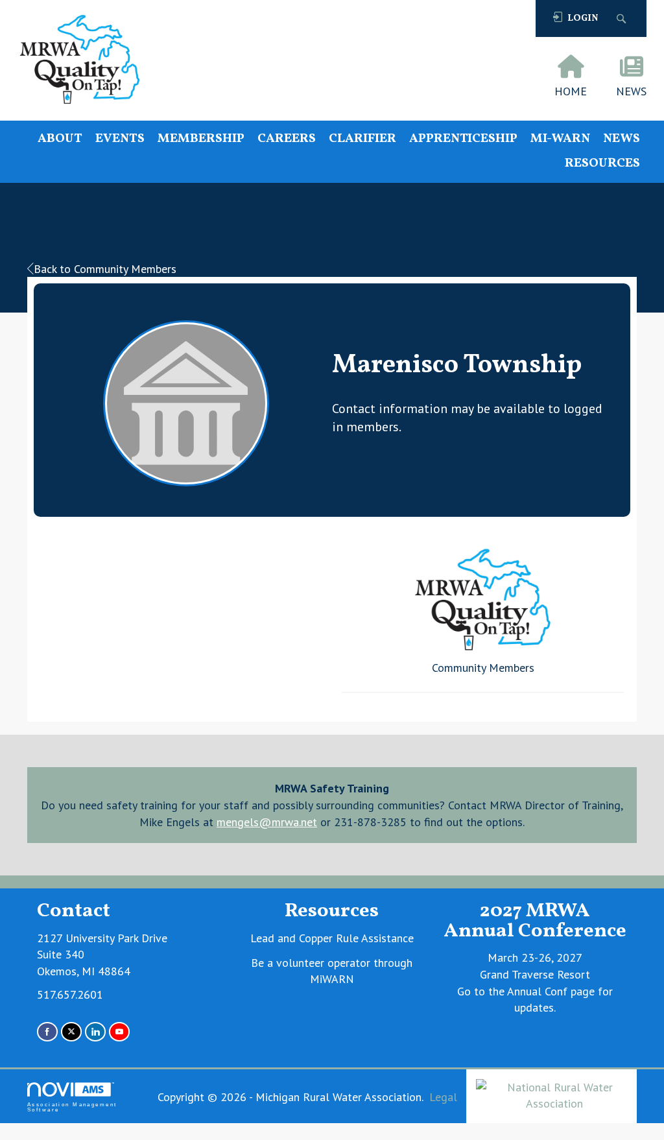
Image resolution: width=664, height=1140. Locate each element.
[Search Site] (623, 18)
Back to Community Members (105, 268)
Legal (443, 1096)
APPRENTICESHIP (463, 139)
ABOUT (60, 139)
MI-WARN (560, 139)
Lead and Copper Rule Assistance (332, 938)
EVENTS (120, 139)
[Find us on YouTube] (119, 1031)
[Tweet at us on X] (71, 1031)
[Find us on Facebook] (47, 1031)
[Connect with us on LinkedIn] (95, 1031)
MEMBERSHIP (201, 139)
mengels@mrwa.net (267, 821)
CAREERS (286, 139)
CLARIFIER (362, 139)
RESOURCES (602, 163)
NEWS (621, 139)
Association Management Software (72, 1107)
